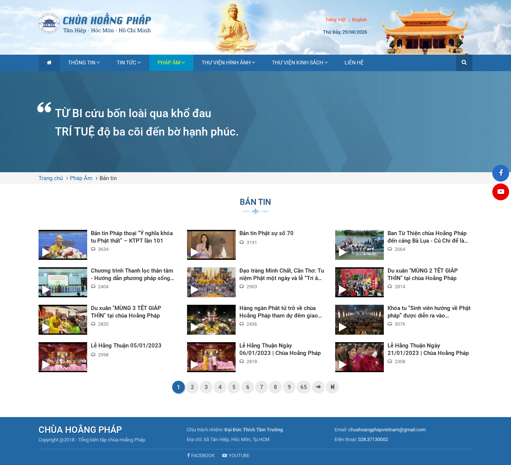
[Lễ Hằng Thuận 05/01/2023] (107, 357)
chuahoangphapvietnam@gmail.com (387, 429)
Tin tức (126, 63)
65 (303, 387)
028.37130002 (373, 439)
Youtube (239, 455)
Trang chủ (51, 178)
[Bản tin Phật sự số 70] (255, 245)
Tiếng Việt (335, 19)
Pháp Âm (168, 63)
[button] (464, 63)
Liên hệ (354, 63)
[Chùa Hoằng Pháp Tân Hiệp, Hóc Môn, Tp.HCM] (255, 22)
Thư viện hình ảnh (226, 63)
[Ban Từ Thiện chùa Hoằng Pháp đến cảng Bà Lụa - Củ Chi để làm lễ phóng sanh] (404, 245)
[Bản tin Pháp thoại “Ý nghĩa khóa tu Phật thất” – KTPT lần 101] (107, 245)
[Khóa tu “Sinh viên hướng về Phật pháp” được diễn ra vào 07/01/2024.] (404, 320)
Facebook (203, 455)
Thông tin (81, 63)
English (359, 20)
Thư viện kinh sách (297, 63)
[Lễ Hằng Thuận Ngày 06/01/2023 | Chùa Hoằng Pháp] (255, 357)
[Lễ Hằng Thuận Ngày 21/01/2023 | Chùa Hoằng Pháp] (404, 357)
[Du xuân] (404, 282)
